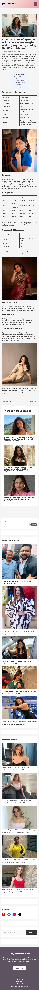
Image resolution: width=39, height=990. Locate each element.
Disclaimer (19, 981)
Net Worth (16, 86)
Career (15, 78)
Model (10, 51)
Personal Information (19, 77)
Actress (5, 51)
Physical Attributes (19, 82)
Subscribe (31, 932)
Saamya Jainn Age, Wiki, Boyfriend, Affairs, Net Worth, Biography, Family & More (19, 499)
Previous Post (6, 402)
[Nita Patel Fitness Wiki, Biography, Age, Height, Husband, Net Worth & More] (19, 647)
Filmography (19, 80)
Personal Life (17, 84)
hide (22, 74)
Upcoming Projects (19, 88)
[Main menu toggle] (35, 4)
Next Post (34, 402)
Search (4, 522)
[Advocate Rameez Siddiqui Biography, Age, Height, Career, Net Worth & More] (19, 561)
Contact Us (19, 979)
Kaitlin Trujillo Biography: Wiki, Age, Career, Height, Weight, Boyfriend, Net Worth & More (19, 439)
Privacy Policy (19, 983)
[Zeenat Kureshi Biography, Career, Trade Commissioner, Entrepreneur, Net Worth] (19, 607)
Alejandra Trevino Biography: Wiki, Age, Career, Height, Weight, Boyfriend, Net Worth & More (19, 469)
